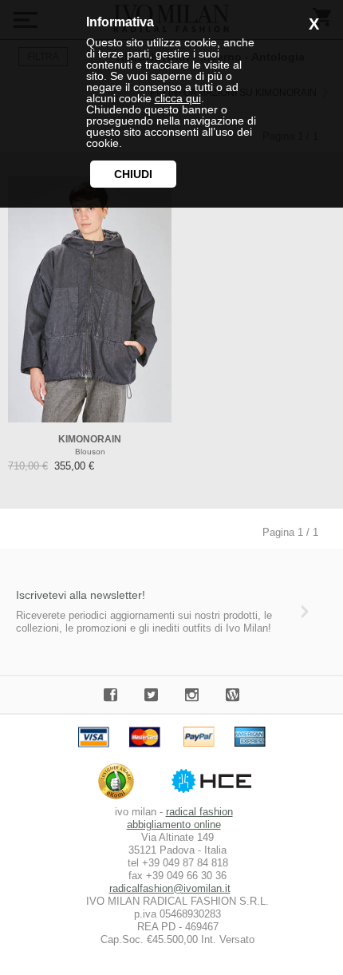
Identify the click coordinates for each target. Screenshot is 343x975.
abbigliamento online (174, 824)
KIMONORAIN (89, 439)
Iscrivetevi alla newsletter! (80, 595)
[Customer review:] (120, 799)
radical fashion (199, 812)
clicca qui (178, 98)
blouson (90, 451)
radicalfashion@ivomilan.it (170, 888)
